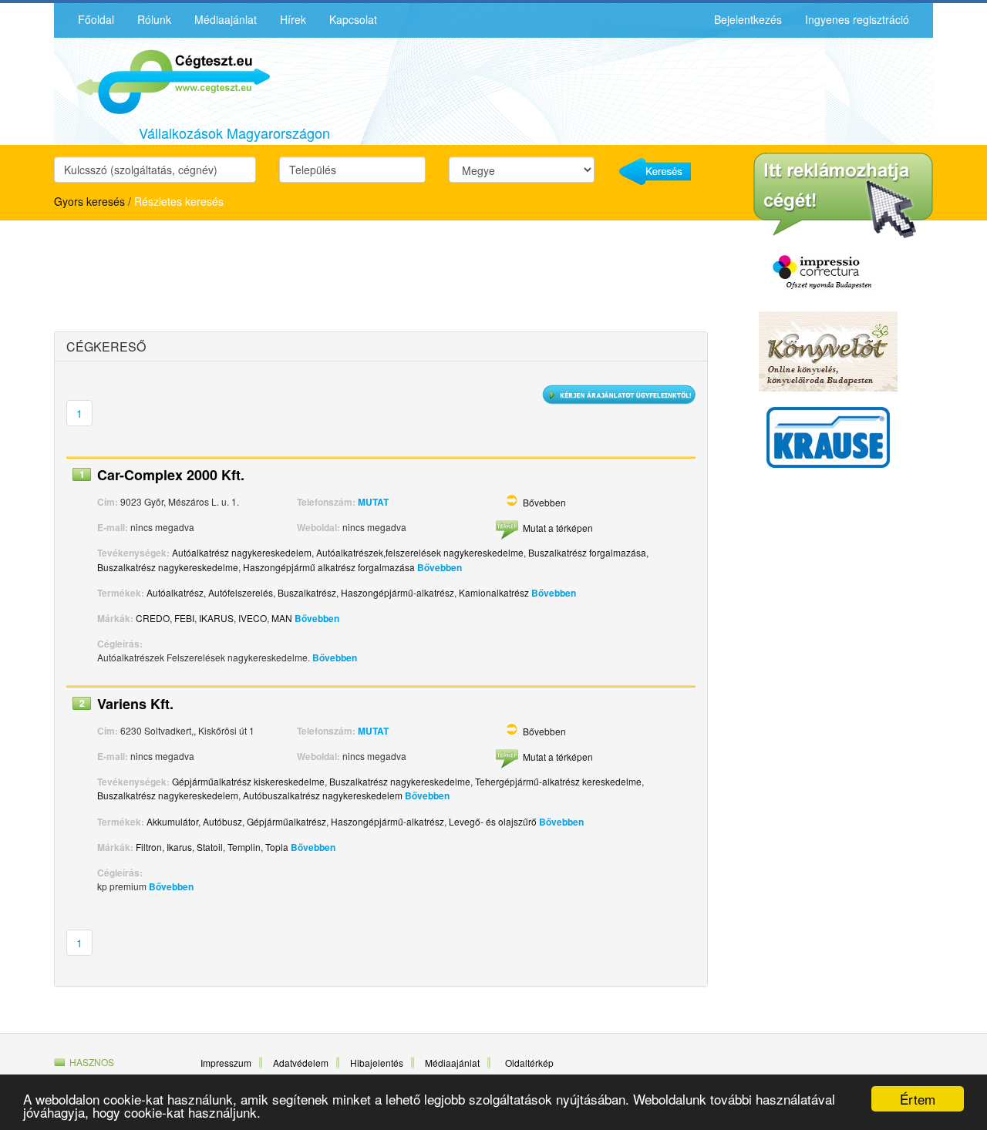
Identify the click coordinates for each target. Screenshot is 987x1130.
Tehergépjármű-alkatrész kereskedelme (558, 781)
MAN (281, 617)
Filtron (149, 846)
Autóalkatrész (175, 592)
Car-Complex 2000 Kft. (170, 475)
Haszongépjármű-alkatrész (397, 592)
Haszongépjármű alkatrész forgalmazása (329, 566)
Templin (244, 846)
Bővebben (544, 502)
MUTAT (373, 502)
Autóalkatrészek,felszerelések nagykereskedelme (420, 552)
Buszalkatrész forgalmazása (587, 552)
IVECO (252, 617)
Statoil (210, 846)
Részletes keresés (179, 201)
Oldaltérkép (529, 1062)
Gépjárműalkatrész (286, 821)
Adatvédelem (300, 1062)
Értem (917, 1098)
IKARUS (216, 617)
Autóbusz (222, 821)
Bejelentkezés (748, 19)
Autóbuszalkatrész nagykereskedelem (323, 795)
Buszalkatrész (307, 592)
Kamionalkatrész (494, 592)
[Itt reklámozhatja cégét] (843, 196)
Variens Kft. (135, 704)
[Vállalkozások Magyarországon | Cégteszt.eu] (162, 80)
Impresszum (225, 1062)
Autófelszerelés (240, 592)
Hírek (293, 19)
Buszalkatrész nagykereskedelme (167, 566)
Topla (276, 846)
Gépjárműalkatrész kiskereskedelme (248, 781)
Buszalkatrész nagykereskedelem (167, 795)
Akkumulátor (172, 821)
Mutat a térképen (558, 527)
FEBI (184, 617)
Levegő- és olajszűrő (493, 821)
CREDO (153, 617)
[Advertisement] (189, 278)
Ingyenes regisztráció (857, 19)
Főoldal (96, 19)
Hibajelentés (376, 1062)
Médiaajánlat (225, 19)
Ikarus (179, 846)
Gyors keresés (89, 201)
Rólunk (154, 19)
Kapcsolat (353, 19)
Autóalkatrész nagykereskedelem (242, 552)
